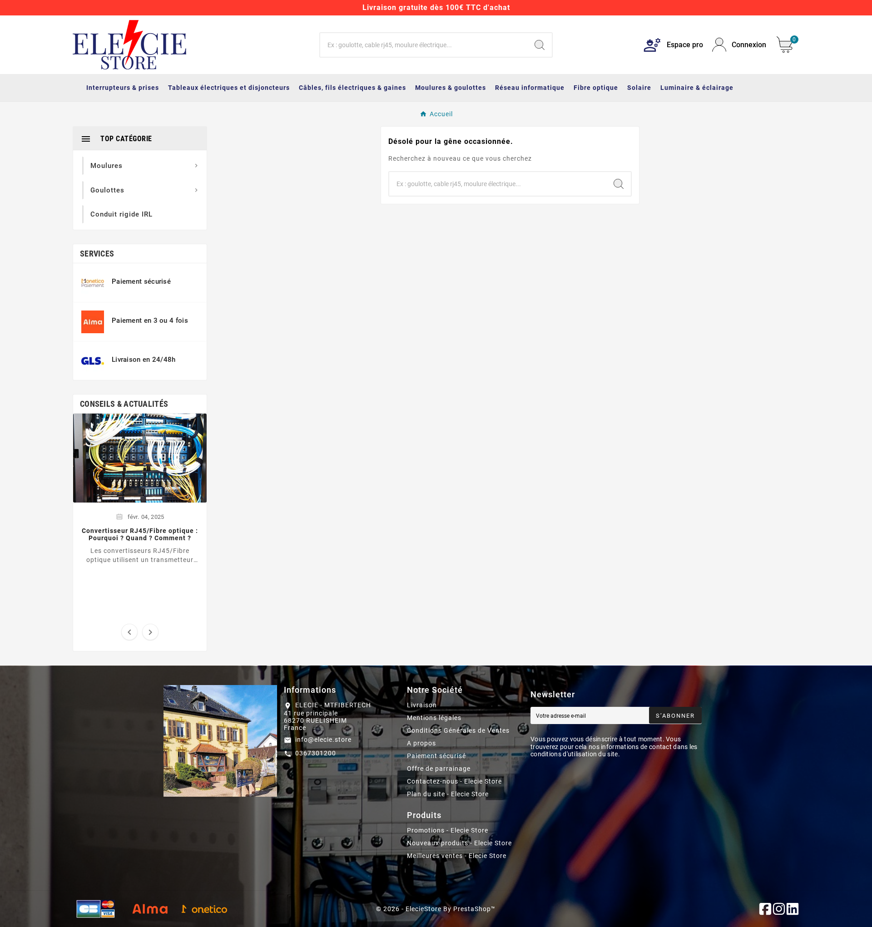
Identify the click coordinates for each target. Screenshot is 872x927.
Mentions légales (434, 717)
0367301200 (315, 753)
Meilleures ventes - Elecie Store (456, 855)
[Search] (540, 45)
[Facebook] (765, 909)
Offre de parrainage (439, 768)
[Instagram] (779, 909)
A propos (421, 743)
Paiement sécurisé (436, 755)
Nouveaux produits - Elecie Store (459, 843)
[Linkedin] (792, 909)
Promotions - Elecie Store (447, 830)
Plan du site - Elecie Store (448, 794)
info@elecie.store (323, 739)
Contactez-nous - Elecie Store (454, 781)
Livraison (422, 705)
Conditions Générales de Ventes (458, 730)
